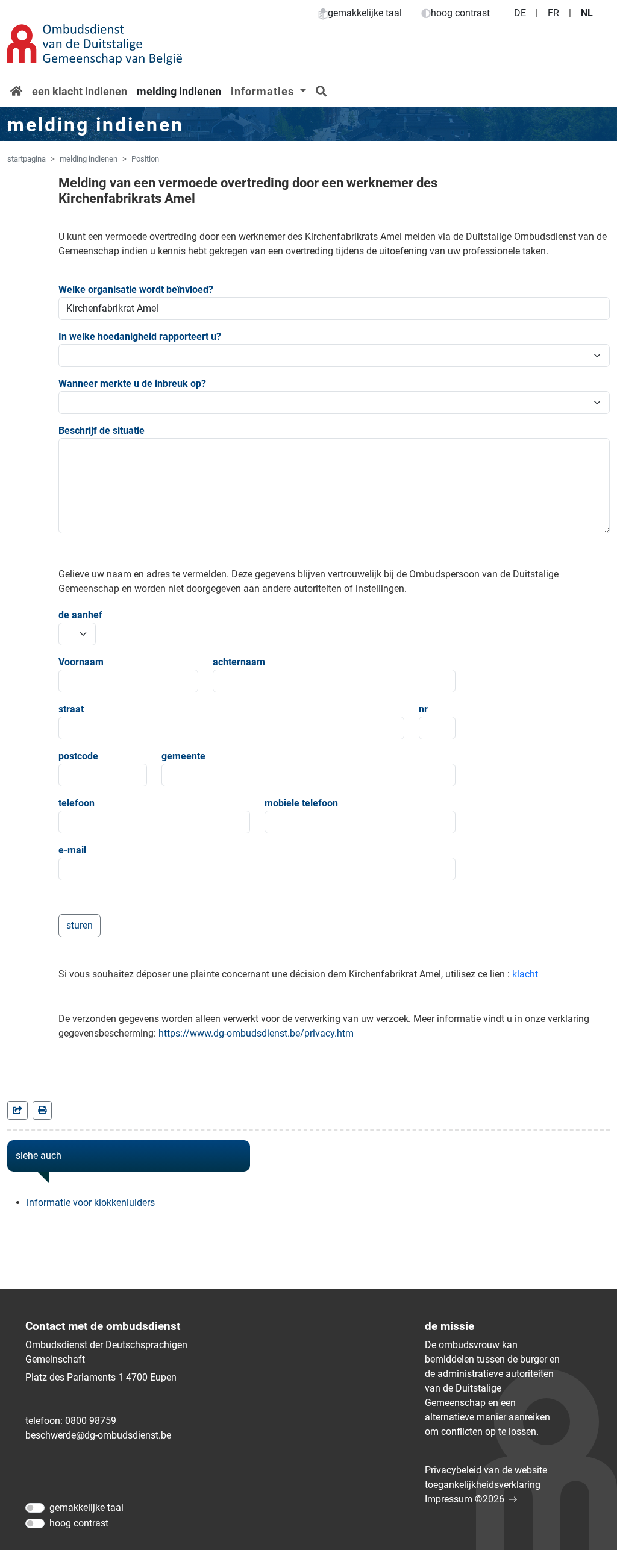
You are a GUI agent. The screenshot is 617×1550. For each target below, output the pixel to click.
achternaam (239, 662)
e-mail (72, 850)
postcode (78, 756)
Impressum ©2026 (464, 1499)
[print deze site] (42, 1110)
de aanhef (76, 615)
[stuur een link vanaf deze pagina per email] (17, 1110)
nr (423, 709)
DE (520, 13)
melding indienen (179, 91)
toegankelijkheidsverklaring (482, 1484)
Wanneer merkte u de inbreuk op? (132, 383)
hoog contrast (460, 13)
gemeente (183, 756)
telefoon (76, 803)
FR (553, 13)
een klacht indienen (79, 91)
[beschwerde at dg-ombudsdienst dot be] (98, 1435)
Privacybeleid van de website (486, 1470)
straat (71, 709)
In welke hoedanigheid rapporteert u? (139, 336)
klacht (525, 974)
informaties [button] (264, 91)
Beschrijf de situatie (101, 430)
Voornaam (81, 662)
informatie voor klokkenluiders (91, 1202)
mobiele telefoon (301, 803)
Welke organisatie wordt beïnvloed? (135, 289)
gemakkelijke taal (365, 13)
